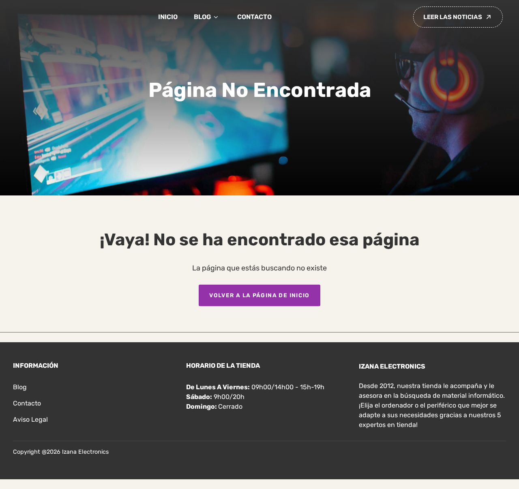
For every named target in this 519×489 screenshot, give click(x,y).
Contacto (254, 17)
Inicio (168, 17)
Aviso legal (30, 419)
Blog (202, 17)
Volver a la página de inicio (259, 295)
